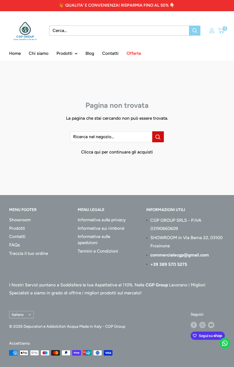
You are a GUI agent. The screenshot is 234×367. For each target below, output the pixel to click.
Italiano (18, 314)
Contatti (110, 53)
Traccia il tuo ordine (28, 253)
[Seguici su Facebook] (194, 324)
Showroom (20, 219)
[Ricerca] (194, 31)
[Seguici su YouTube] (211, 324)
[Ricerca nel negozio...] (158, 136)
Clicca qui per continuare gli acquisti (117, 152)
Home (15, 53)
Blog (89, 53)
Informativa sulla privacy (102, 219)
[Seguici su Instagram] (202, 324)
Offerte (134, 53)
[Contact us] (224, 343)
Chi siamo (38, 53)
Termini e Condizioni (98, 251)
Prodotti (64, 53)
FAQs (14, 245)
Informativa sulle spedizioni (94, 239)
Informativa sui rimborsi (101, 228)
